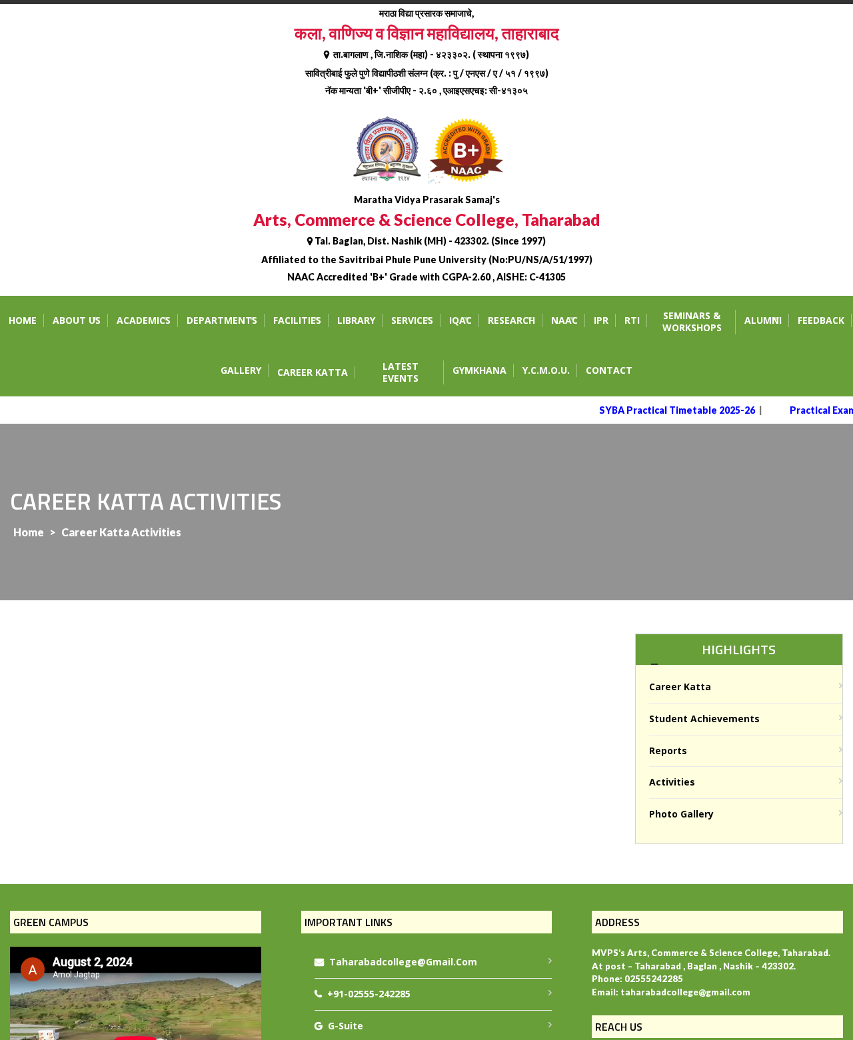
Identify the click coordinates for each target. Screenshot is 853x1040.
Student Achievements (704, 718)
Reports (668, 750)
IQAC (460, 320)
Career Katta (312, 372)
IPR (601, 320)
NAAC (564, 320)
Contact (609, 370)
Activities (672, 782)
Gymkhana (479, 370)
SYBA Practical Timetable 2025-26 (668, 410)
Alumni (763, 320)
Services (412, 320)
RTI (632, 320)
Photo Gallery (681, 813)
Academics (144, 320)
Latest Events (401, 372)
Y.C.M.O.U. (546, 370)
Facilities (297, 320)
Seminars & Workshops (692, 322)
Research (511, 320)
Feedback (821, 320)
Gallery (241, 370)
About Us (77, 320)
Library (356, 320)
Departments (222, 320)
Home (23, 320)
